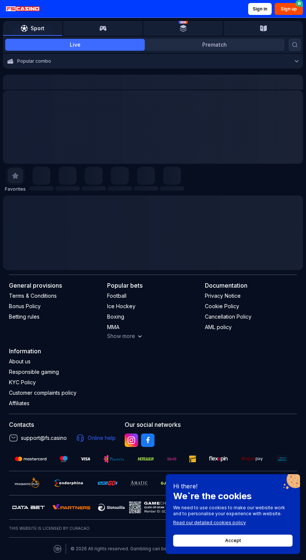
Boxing (115, 316)
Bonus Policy (25, 306)
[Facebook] (147, 440)
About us (20, 361)
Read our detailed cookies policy (209, 522)
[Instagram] (131, 440)
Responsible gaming (34, 372)
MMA (113, 327)
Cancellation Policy (228, 316)
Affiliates (19, 403)
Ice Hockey (121, 306)
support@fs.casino (44, 438)
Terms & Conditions (33, 295)
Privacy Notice (223, 295)
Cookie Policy (222, 306)
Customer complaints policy (42, 393)
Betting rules (24, 316)
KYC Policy (22, 382)
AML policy (218, 327)
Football (117, 295)
